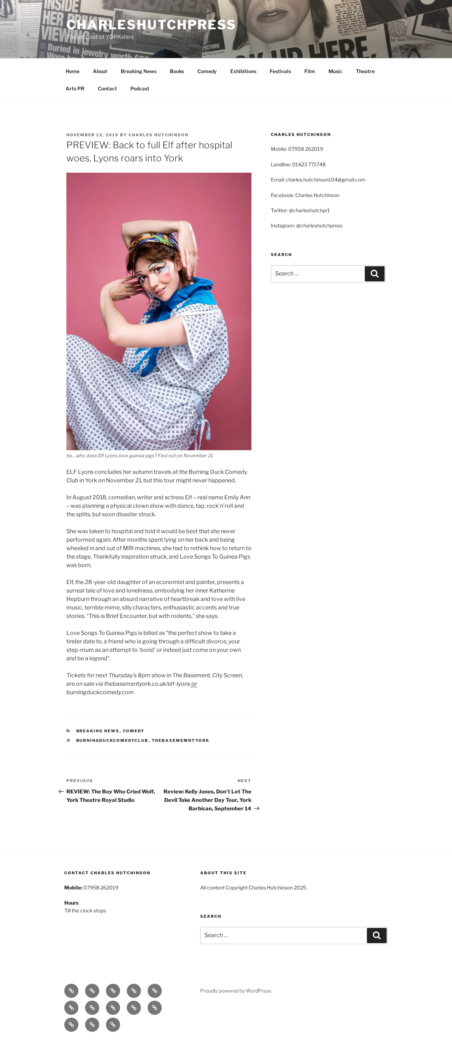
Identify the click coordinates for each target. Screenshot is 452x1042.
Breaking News (138, 71)
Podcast (139, 88)
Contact (107, 88)
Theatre (365, 71)
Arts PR (75, 88)
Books (177, 71)
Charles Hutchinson (159, 134)
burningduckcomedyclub (112, 740)
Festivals (280, 71)
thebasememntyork (181, 740)
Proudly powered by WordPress (235, 991)
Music (335, 71)
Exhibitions (243, 71)
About (100, 71)
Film (309, 71)
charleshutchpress (151, 24)
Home (72, 71)
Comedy (207, 71)
